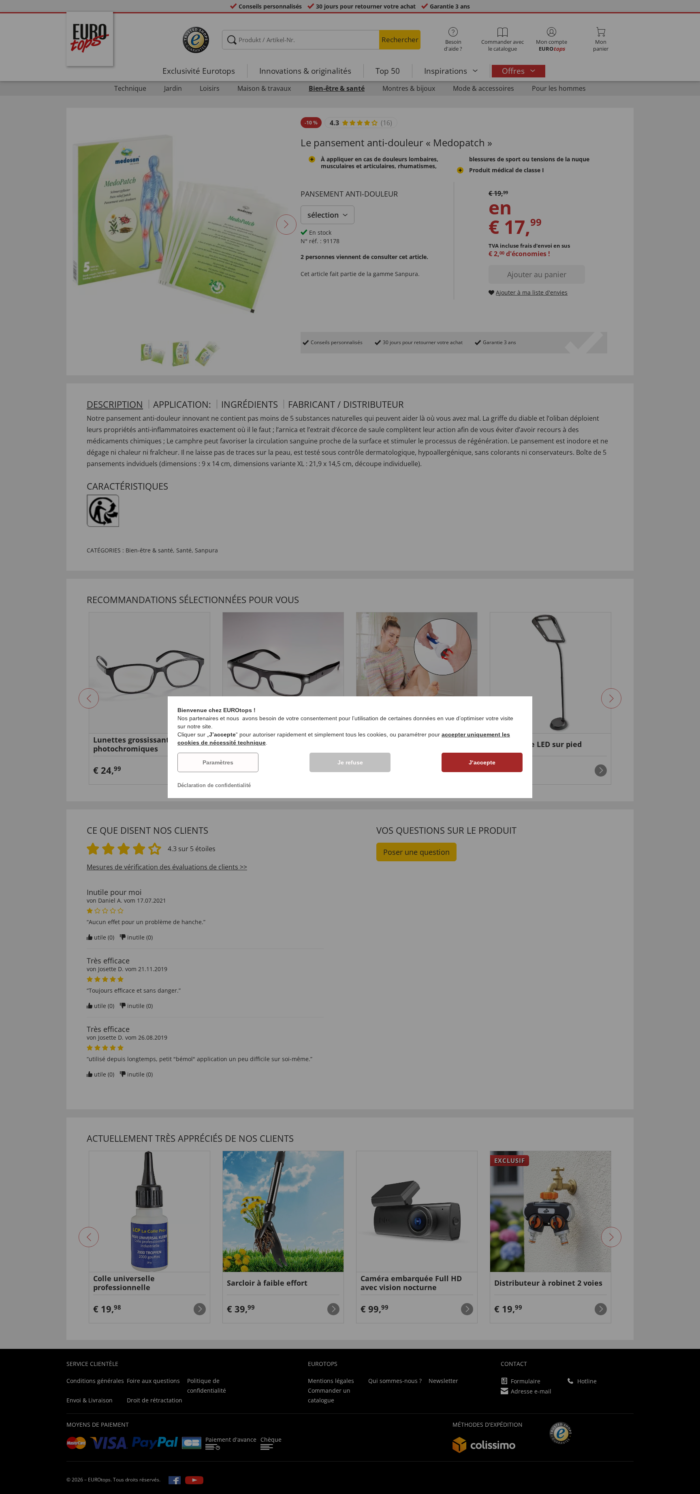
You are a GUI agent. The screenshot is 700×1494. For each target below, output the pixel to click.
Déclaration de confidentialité (214, 785)
